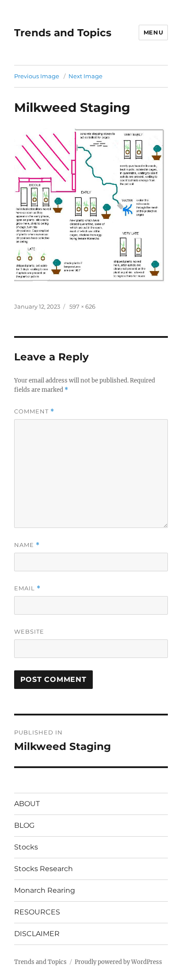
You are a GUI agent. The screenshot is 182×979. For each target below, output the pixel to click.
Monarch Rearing (44, 890)
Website (29, 631)
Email (27, 588)
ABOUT (27, 803)
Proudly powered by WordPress (118, 962)
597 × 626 (82, 306)
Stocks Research (43, 868)
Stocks (26, 847)
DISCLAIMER (37, 933)
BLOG (24, 825)
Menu (153, 32)
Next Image (85, 76)
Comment (34, 411)
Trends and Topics (62, 33)
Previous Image (36, 76)
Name (27, 545)
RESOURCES (37, 912)
